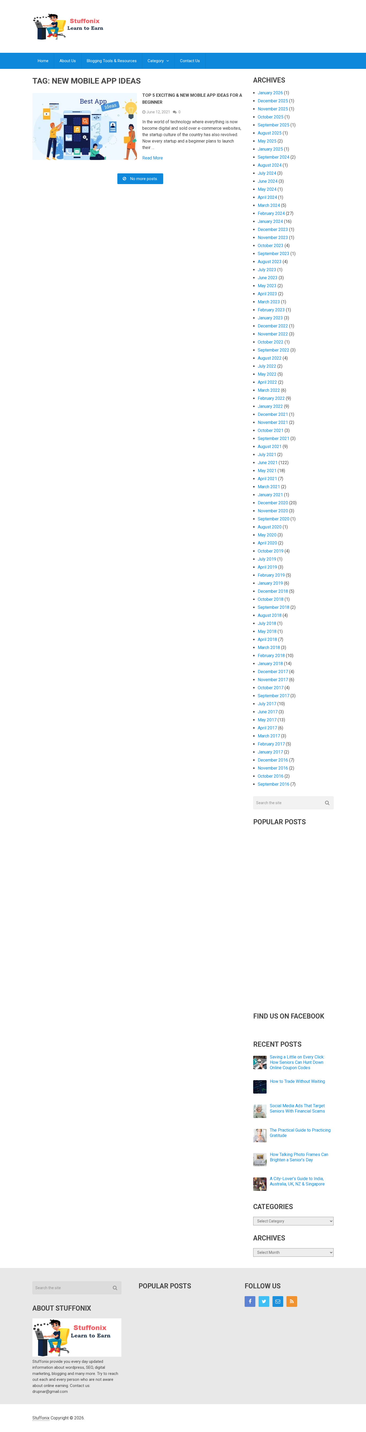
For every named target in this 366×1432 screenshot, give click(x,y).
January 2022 (270, 406)
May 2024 (267, 189)
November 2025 (273, 108)
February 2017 (271, 744)
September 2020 (273, 518)
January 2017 (270, 752)
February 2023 (271, 309)
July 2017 (267, 703)
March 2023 (269, 301)
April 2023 (267, 293)
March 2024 (269, 205)
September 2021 (273, 438)
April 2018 (267, 639)
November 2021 (273, 422)
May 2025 (267, 141)
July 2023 (267, 269)
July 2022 (267, 366)
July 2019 (267, 559)
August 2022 (270, 358)
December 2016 (273, 760)
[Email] (277, 1301)
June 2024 (268, 181)
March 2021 (269, 486)
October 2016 (270, 776)
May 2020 (267, 535)
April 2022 (267, 382)
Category (156, 60)
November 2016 (273, 768)
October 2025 (270, 117)
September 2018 (273, 607)
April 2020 (267, 543)
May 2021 (267, 470)
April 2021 (267, 478)
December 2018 (273, 591)
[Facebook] (250, 1301)
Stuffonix (41, 1417)
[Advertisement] (236, 21)
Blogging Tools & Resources (112, 60)
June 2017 (268, 711)
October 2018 (270, 599)
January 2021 (270, 494)
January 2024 (270, 221)
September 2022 (273, 350)
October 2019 (270, 551)
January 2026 (270, 92)
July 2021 (267, 454)
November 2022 (273, 334)
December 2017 (273, 671)
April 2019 (267, 567)
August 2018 (270, 615)
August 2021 (270, 446)
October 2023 (270, 245)
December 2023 (273, 229)
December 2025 (273, 100)
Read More (152, 158)
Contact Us (190, 60)
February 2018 (271, 655)
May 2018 (267, 631)
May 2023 (267, 285)
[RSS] (291, 1301)
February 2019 (271, 575)
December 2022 (273, 326)
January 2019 (270, 583)
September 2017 (273, 695)
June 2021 (268, 462)
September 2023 (273, 253)
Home (43, 60)
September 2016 (273, 784)
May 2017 (267, 719)
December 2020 (273, 502)
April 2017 (267, 727)
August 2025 (270, 133)
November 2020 (273, 510)
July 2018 (267, 623)
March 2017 (269, 736)
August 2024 (270, 165)
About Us (67, 60)
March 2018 (269, 647)
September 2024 (273, 157)
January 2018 (270, 663)
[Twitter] (264, 1301)
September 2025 (273, 125)
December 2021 (273, 414)
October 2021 (270, 430)
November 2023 (273, 237)
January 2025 (270, 149)
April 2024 (267, 197)
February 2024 (271, 213)
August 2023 (270, 261)
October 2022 (270, 342)
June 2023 (268, 277)
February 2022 (271, 398)
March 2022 (269, 390)
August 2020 (270, 526)
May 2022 (267, 374)
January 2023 (270, 317)
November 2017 (273, 679)
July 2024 (267, 173)
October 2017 (270, 687)
